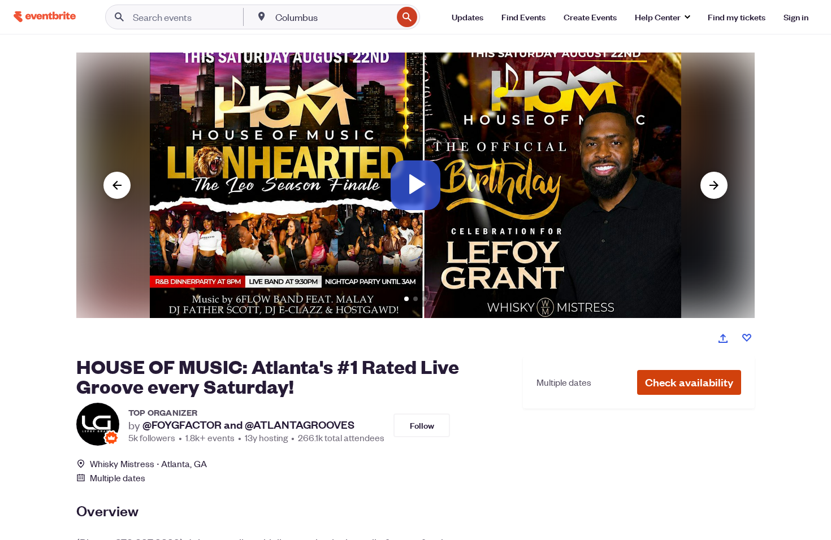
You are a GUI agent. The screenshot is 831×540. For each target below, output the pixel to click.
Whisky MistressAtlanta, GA (148, 463)
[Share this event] (723, 338)
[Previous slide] (117, 185)
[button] (689, 382)
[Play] (415, 185)
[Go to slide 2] (415, 299)
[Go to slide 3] (424, 299)
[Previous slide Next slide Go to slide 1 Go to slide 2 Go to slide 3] (415, 185)
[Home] (45, 16)
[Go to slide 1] (406, 299)
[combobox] (333, 17)
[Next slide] (714, 185)
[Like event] (747, 338)
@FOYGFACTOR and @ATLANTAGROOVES (248, 425)
